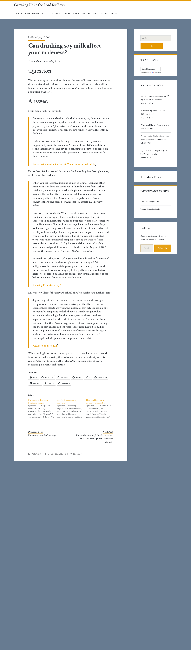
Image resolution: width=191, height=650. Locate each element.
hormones (61, 454)
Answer (36, 454)
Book (19, 13)
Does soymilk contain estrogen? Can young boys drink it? (64, 164)
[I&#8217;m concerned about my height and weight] (42, 408)
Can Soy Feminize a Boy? (47, 285)
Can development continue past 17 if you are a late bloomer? (155, 98)
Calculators (51, 13)
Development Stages (76, 13)
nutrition (76, 454)
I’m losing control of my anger (42, 435)
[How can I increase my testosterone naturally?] (100, 408)
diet (50, 454)
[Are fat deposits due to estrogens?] (71, 408)
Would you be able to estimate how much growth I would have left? (155, 138)
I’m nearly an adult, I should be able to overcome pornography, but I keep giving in (94, 438)
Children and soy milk (45, 345)
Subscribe (162, 248)
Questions (32, 13)
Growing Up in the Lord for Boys (39, 5)
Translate (157, 72)
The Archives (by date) (150, 201)
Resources (100, 13)
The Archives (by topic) (150, 209)
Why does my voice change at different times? (153, 112)
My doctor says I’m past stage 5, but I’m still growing (154, 152)
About (114, 13)
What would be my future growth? (155, 125)
